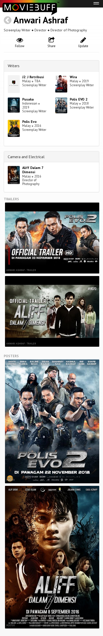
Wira (73, 77)
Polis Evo (29, 121)
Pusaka (28, 99)
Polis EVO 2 (79, 99)
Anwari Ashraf (41, 20)
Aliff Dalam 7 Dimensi (32, 169)
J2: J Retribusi (33, 77)
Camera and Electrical (26, 156)
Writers (14, 65)
